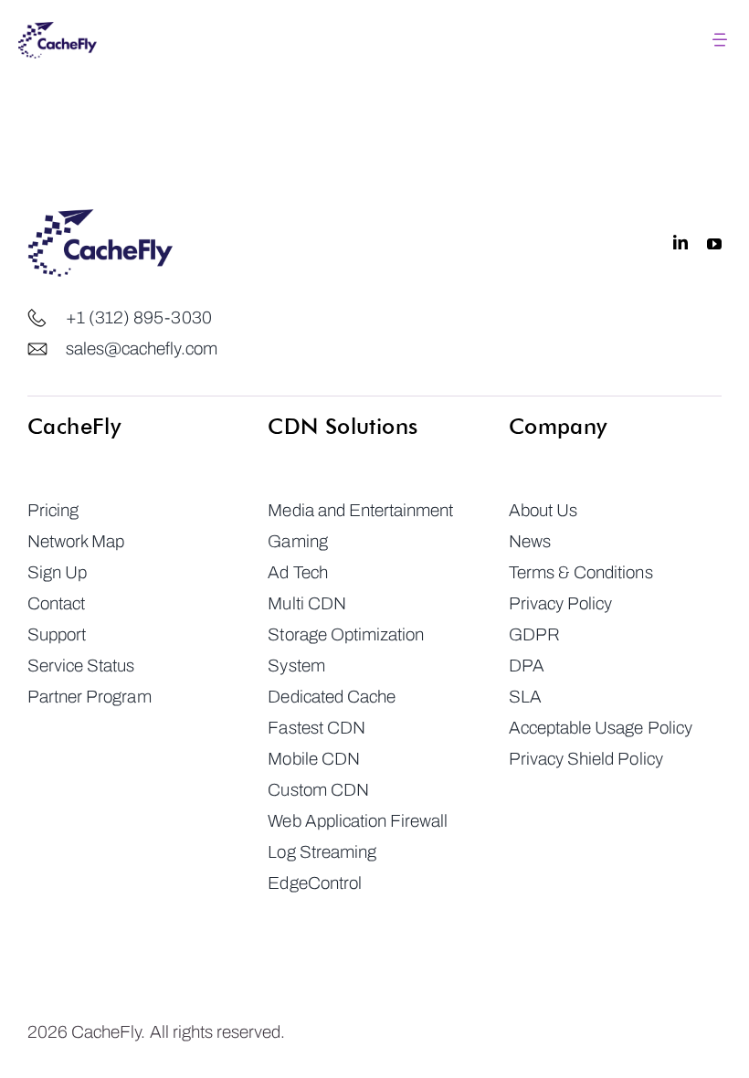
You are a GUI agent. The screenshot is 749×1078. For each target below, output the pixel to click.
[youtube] (714, 243)
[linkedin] (680, 243)
